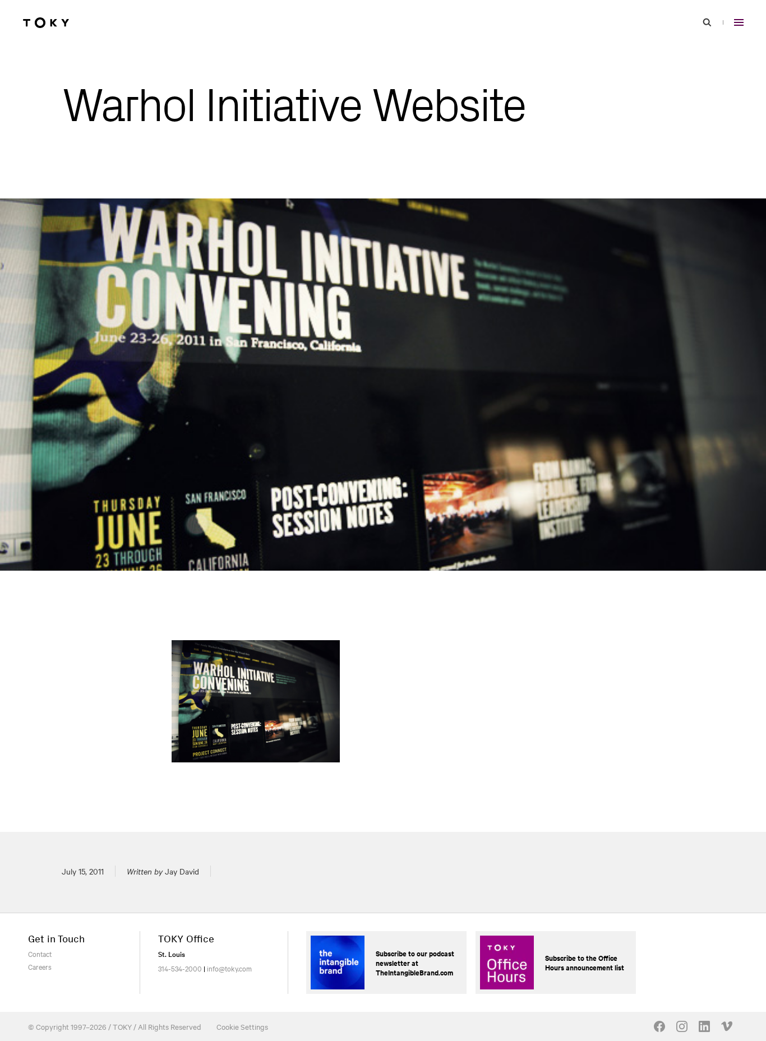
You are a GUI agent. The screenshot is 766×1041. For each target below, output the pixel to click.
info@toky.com (229, 968)
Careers (40, 966)
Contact (40, 954)
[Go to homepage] (46, 22)
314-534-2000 (180, 968)
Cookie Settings (242, 1026)
